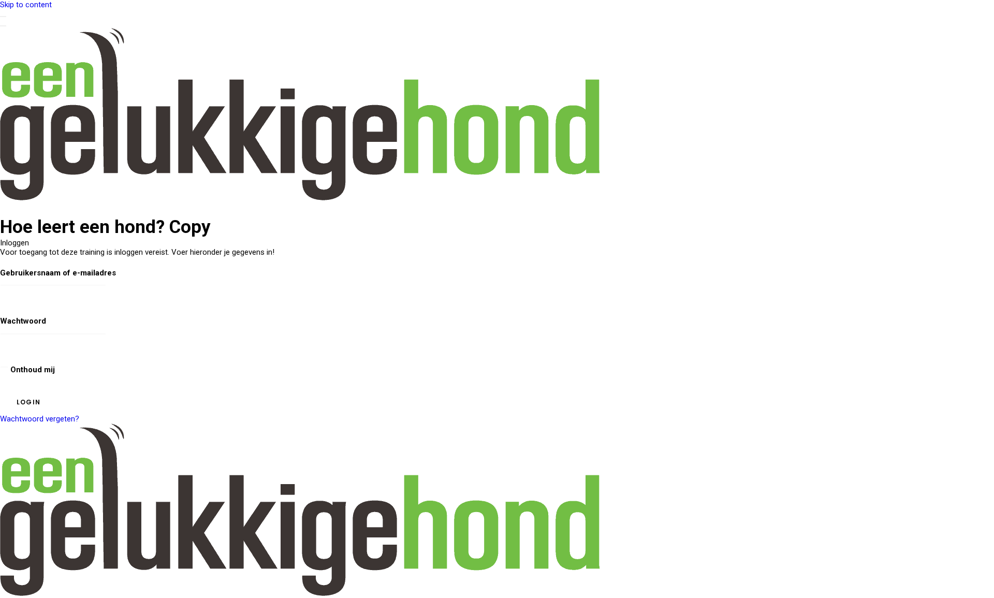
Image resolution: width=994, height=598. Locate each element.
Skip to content (26, 4)
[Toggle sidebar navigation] (3, 16)
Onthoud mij (31, 369)
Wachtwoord (23, 321)
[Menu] (3, 25)
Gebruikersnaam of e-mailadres (58, 273)
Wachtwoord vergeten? (39, 419)
